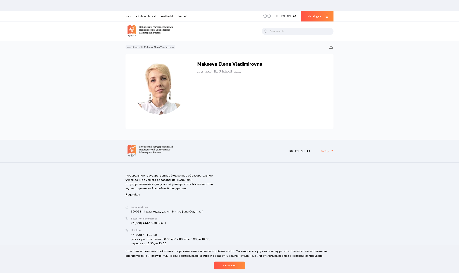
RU (277, 16)
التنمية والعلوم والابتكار (146, 16)
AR (295, 16)
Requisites (133, 194)
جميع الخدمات (314, 16)
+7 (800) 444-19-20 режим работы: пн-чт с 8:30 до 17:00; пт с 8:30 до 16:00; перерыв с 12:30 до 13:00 (170, 239)
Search (266, 31)
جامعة (128, 16)
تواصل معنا (183, 16)
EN (283, 16)
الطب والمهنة (167, 16)
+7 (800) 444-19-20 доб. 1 (148, 223)
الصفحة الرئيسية (134, 47)
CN (289, 16)
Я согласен (229, 265)
